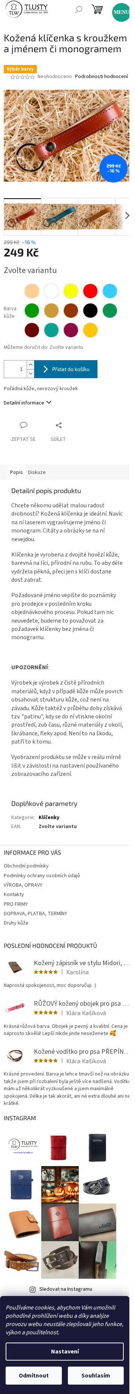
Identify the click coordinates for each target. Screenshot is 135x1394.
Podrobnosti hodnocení (101, 76)
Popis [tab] (16, 472)
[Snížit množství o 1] (30, 373)
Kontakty (14, 894)
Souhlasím (95, 1375)
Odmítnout (34, 1375)
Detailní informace (24, 403)
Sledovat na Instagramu (65, 1289)
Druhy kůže (16, 923)
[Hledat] (78, 9)
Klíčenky (49, 817)
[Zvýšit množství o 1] (30, 365)
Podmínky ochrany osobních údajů (42, 876)
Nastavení (65, 1351)
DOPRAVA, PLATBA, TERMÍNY (35, 913)
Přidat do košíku (71, 369)
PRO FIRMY (16, 904)
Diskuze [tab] (37, 472)
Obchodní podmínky (26, 866)
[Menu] (118, 9)
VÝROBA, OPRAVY (23, 885)
